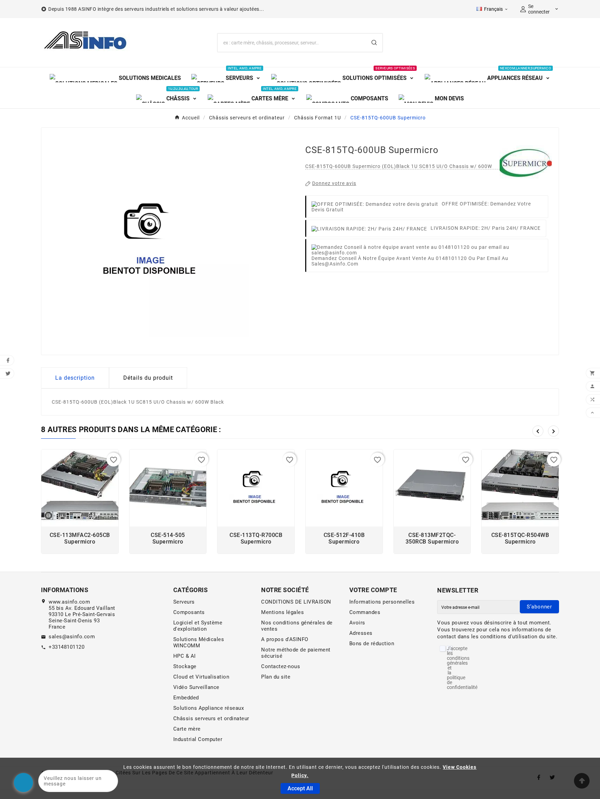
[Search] (374, 42)
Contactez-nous (280, 666)
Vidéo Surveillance (196, 687)
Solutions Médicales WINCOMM (198, 642)
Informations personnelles (382, 602)
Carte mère (187, 729)
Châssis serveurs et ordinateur (211, 718)
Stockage (185, 666)
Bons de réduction (371, 643)
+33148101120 (66, 647)
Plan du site (275, 677)
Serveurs (184, 602)
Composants (189, 612)
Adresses (361, 633)
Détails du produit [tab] (148, 378)
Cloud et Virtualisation (201, 677)
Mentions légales (282, 612)
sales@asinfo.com (72, 636)
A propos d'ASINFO (284, 639)
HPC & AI (184, 656)
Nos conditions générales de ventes (297, 626)
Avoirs (357, 623)
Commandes (365, 612)
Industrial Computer (198, 739)
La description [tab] (75, 378)
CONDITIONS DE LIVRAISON (296, 602)
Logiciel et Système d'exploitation (198, 626)
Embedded (186, 698)
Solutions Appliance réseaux (208, 708)
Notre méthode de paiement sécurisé (296, 653)
